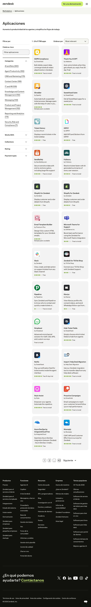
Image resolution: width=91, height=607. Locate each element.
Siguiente (68, 460)
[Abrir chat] (85, 601)
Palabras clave (8, 47)
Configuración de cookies (51, 598)
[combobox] (76, 41)
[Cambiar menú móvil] (86, 4)
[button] (14, 61)
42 (59, 460)
